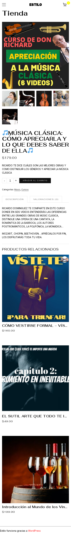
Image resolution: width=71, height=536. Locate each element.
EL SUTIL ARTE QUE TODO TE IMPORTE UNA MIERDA (35, 416)
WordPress (34, 530)
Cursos (25, 189)
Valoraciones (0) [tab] (45, 199)
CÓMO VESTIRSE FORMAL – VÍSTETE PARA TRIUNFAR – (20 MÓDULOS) (35, 325)
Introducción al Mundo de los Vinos (35, 507)
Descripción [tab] (15, 199)
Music (17, 189)
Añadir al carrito (35, 180)
